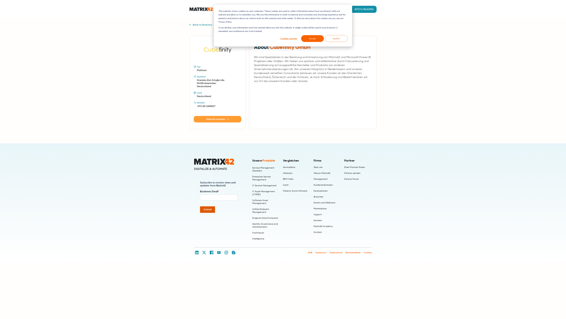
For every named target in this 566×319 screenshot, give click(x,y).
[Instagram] (226, 252)
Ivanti (285, 185)
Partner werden (352, 173)
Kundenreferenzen (323, 185)
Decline (336, 38)
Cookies (368, 252)
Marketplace (320, 208)
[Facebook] (211, 252)
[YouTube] (219, 252)
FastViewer (258, 232)
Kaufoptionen (321, 190)
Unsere (263, 160)
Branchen (319, 196)
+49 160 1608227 (206, 106)
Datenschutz (336, 252)
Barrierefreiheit (353, 252)
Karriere (318, 220)
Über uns (318, 167)
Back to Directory (202, 24)
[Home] (218, 164)
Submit (208, 209)
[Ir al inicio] (201, 9)
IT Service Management (264, 185)
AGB (310, 252)
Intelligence (258, 238)
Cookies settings (288, 38)
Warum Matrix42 (322, 173)
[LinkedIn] (196, 252)
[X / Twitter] (204, 252)
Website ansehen (216, 119)
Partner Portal (351, 179)
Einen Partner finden (354, 167)
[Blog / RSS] (233, 252)
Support (318, 214)
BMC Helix (288, 179)
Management (321, 179)
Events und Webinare (324, 202)
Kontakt (318, 232)
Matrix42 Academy (323, 226)
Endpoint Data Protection (265, 218)
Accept (312, 38)
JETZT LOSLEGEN (363, 9)
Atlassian (287, 173)
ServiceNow (289, 167)
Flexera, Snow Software (295, 190)
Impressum (320, 252)
